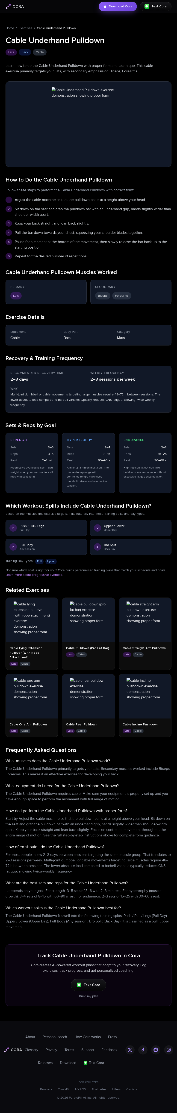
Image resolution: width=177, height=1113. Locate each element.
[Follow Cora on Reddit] (155, 1049)
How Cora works (87, 1037)
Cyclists (131, 1089)
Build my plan (88, 996)
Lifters (116, 1089)
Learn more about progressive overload (34, 575)
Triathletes (99, 1089)
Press (112, 1037)
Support (87, 1050)
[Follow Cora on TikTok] (143, 1049)
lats (11, 52)
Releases (45, 1063)
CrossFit (64, 1089)
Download (68, 1063)
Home (10, 28)
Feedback (109, 1050)
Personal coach (55, 1037)
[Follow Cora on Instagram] (168, 1049)
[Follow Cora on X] (130, 1049)
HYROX (80, 1089)
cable (40, 52)
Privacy (51, 1050)
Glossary (31, 1050)
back (24, 52)
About (30, 1037)
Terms (69, 1050)
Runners (46, 1089)
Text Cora (92, 985)
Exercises (25, 28)
